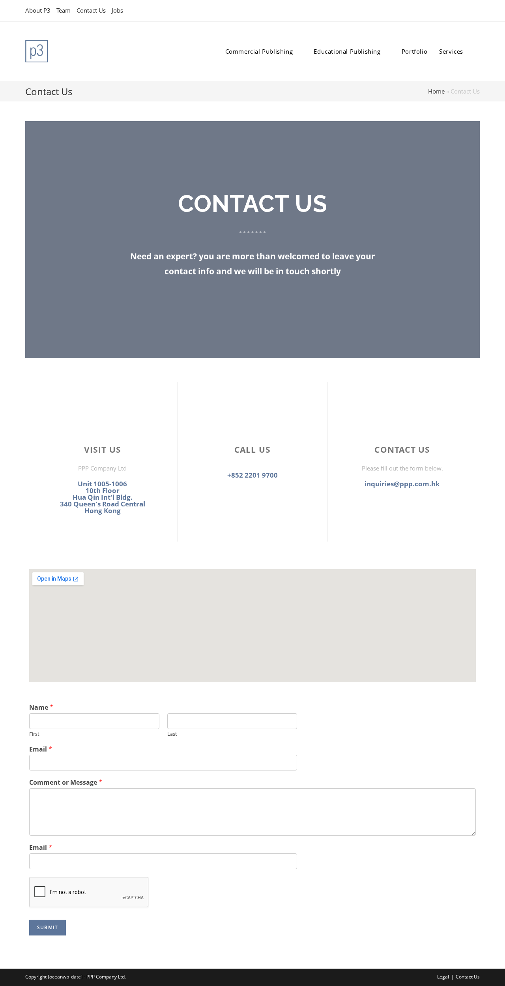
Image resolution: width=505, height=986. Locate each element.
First (34, 734)
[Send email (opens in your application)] (476, 11)
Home (436, 91)
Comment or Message (65, 782)
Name (41, 707)
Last (172, 734)
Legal (443, 976)
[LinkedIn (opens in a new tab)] (468, 11)
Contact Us (91, 10)
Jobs (117, 10)
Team (63, 10)
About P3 (37, 10)
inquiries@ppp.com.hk (402, 483)
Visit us (103, 449)
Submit (47, 927)
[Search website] (477, 51)
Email (40, 749)
